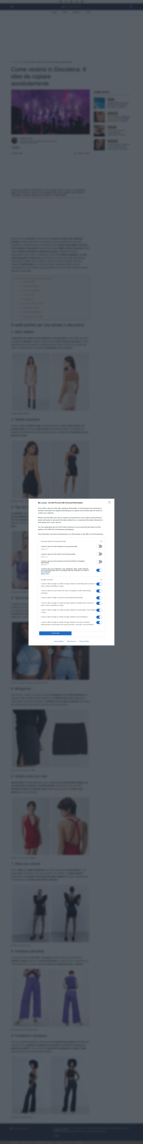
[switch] (99, 546)
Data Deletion (59, 641)
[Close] (110, 503)
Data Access (71, 641)
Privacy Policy (84, 641)
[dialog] (71, 572)
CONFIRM (55, 633)
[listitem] (71, 541)
